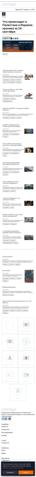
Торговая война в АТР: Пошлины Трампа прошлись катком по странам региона (13, 71)
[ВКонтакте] (5, 38)
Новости (5, 54)
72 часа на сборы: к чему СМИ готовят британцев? (12, 90)
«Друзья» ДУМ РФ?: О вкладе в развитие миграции (16, 109)
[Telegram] (9, 38)
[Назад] (4, 14)
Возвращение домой (8, 287)
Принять (26, 472)
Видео (3, 453)
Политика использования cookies (13, 468)
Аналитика (5, 429)
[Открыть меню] (33, 4)
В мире (4, 435)
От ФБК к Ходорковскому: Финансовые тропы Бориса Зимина (11, 125)
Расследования (7, 432)
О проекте (5, 443)
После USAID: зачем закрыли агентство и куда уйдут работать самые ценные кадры (13, 144)
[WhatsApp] (13, 38)
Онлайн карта (8, 9)
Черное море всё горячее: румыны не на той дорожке (16, 301)
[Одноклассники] (7, 38)
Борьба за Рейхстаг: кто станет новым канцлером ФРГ (13, 215)
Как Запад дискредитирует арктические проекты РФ (11, 163)
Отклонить (10, 472)
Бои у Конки (6, 270)
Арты (3, 450)
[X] (11, 38)
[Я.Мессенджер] (3, 38)
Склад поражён (7, 256)
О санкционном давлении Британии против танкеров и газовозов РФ (12, 231)
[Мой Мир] (15, 38)
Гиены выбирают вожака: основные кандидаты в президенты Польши (11, 182)
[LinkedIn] (17, 38)
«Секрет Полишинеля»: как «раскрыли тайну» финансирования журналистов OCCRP (12, 199)
